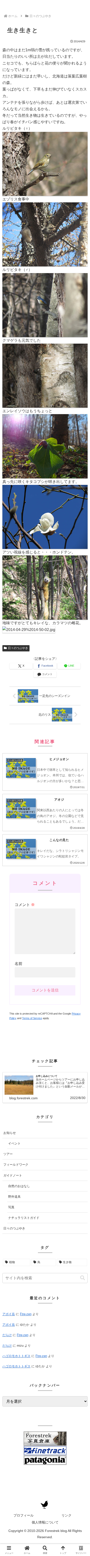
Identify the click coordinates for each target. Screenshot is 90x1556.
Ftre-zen (25, 1314)
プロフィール (23, 1515)
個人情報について (45, 1522)
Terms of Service (32, 1018)
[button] (82, 1278)
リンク (66, 1515)
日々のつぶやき (18, 648)
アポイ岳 (8, 1314)
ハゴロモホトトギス (16, 1356)
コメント (25, 905)
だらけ (7, 1335)
